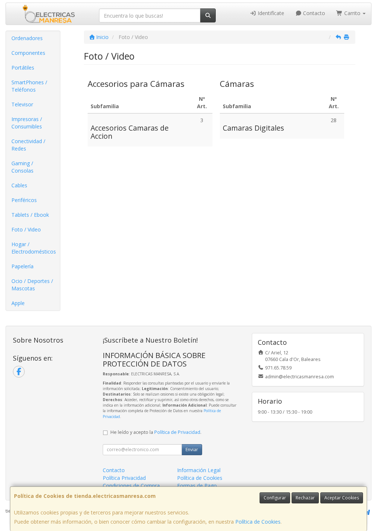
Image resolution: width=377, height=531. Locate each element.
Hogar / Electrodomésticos (33, 248)
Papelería (22, 266)
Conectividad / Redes (28, 145)
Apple (18, 303)
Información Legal (199, 470)
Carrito (352, 13)
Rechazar (305, 498)
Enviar (192, 449)
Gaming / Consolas (22, 167)
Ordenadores (27, 38)
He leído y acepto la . (155, 432)
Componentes (28, 52)
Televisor (22, 104)
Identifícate (270, 13)
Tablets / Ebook (30, 214)
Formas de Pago (197, 485)
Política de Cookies (258, 521)
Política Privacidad (124, 477)
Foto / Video (26, 229)
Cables (19, 185)
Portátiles (22, 67)
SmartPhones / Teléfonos (29, 86)
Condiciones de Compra (131, 485)
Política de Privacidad (177, 432)
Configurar (275, 498)
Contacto (313, 13)
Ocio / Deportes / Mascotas (32, 284)
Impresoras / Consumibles (26, 123)
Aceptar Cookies (341, 498)
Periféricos (24, 200)
